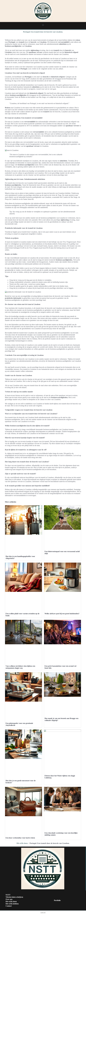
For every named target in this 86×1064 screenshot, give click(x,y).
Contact (9, 906)
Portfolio (57, 900)
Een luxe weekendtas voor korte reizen (20, 838)
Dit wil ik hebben (12, 904)
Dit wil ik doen (22, 843)
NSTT (8, 895)
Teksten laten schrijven (14, 897)
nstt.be (43, 913)
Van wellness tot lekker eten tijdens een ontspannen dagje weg (20, 667)
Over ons (9, 899)
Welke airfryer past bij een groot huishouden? (62, 614)
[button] (43, 25)
